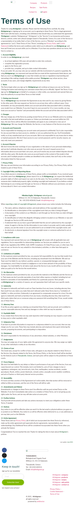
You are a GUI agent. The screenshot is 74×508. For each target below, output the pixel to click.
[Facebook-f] (4, 450)
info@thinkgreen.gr (48, 200)
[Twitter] (4, 460)
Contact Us (33, 12)
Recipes (33, 7)
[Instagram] (4, 455)
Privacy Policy (51, 43)
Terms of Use (54, 494)
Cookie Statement (56, 491)
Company (33, 3)
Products (44, 3)
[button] (50, 2)
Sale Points (43, 7)
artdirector (41, 501)
